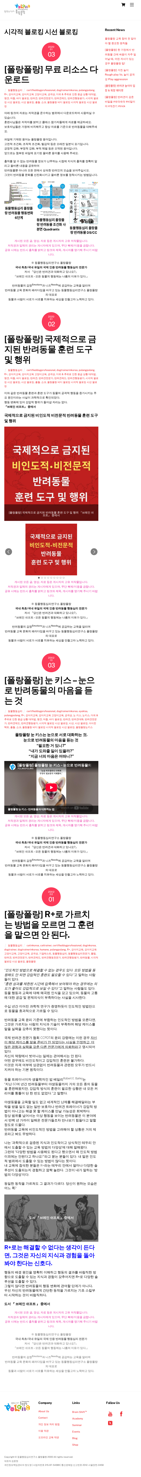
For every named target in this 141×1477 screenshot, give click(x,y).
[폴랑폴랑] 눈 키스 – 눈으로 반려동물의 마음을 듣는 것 (49, 690)
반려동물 (85, 957)
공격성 (51, 94)
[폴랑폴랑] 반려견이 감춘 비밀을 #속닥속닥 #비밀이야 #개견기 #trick (120, 101)
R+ (5, 94)
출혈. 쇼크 (40, 102)
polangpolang (87, 90)
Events (76, 1431)
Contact (43, 1417)
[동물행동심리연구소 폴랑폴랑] (17, 13)
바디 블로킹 (22, 98)
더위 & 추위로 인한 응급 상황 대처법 (76, 94)
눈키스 (86, 715)
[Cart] (123, 4)
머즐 (12, 98)
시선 (71, 723)
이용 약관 (43, 1430)
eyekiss (83, 711)
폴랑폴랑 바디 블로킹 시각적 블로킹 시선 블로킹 (48, 727)
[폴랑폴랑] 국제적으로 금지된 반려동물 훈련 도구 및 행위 (50, 349)
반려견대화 (78, 719)
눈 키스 (77, 715)
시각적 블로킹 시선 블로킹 (53, 723)
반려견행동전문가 (51, 957)
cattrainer (46, 945)
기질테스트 (45, 953)
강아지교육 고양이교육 (34, 94)
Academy (77, 1418)
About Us (43, 1411)
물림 (93, 953)
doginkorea (89, 945)
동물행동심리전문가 (79, 953)
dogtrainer (10, 949)
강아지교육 (15, 94)
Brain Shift (79, 1411)
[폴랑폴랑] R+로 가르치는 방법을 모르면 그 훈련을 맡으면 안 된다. (49, 924)
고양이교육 (24, 953)
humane (44, 949)
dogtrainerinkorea (67, 90)
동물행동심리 (15, 90)
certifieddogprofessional (41, 90)
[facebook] (122, 1413)
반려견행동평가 (76, 98)
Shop (75, 1444)
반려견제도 (60, 98)
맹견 (6, 98)
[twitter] (111, 1422)
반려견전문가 (46, 98)
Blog (75, 1438)
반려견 (33, 98)
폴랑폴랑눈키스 (84, 727)
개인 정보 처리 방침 (49, 1424)
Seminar (77, 1425)
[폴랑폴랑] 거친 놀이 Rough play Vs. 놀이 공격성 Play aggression (120, 75)
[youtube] (111, 1413)
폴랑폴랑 (31, 961)
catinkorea (33, 945)
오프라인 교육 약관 (48, 1437)
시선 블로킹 (27, 102)
